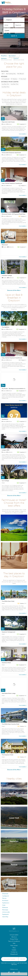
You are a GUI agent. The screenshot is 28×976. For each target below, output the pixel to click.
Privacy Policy (14, 939)
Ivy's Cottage (5, 480)
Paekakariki (5, 914)
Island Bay (5, 916)
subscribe (22, 959)
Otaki (3, 905)
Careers (14, 950)
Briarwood (5, 244)
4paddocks (5, 419)
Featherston (5, 903)
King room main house (8, 122)
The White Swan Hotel (8, 601)
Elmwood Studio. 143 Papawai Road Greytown (15, 214)
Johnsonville (6, 912)
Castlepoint (5, 896)
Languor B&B (5, 450)
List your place (14, 935)
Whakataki (5, 893)
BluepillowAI (14, 954)
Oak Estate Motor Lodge (8, 693)
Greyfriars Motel (6, 662)
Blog (14, 947)
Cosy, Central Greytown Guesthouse (12, 183)
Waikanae (5, 907)
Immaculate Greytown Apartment (11, 152)
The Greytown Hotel (7, 755)
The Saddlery (5, 327)
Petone (4, 898)
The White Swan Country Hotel (10, 724)
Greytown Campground (8, 632)
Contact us (14, 952)
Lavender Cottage (7, 275)
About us (14, 937)
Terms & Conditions (14, 941)
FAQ (14, 943)
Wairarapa (5, 910)
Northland (5, 900)
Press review (14, 945)
